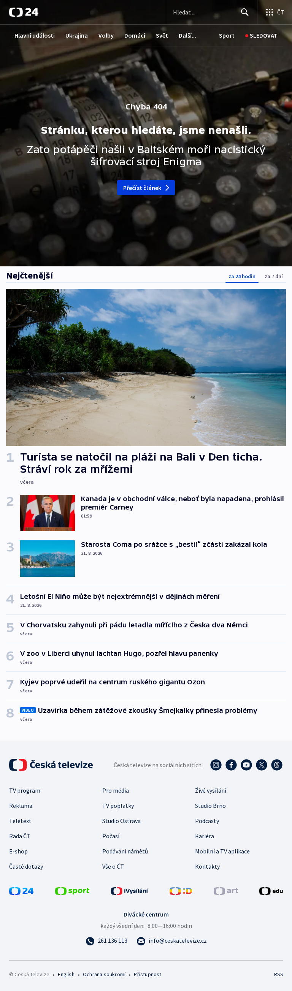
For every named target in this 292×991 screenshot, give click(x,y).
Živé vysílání (210, 790)
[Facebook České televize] (231, 765)
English (66, 974)
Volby (106, 35)
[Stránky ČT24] (21, 890)
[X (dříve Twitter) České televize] (262, 765)
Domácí (134, 35)
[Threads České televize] (277, 765)
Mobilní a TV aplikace (222, 851)
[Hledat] (245, 12)
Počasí (110, 836)
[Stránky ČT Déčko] (181, 890)
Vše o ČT (113, 866)
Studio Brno (210, 805)
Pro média (115, 790)
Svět (162, 35)
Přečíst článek (142, 188)
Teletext (20, 821)
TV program (24, 790)
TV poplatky (118, 805)
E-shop (18, 851)
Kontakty (207, 866)
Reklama (20, 805)
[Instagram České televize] (216, 765)
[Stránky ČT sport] (72, 890)
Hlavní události (34, 35)
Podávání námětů (125, 851)
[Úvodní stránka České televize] (51, 765)
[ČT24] (23, 12)
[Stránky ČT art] (226, 890)
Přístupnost (147, 974)
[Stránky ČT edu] (271, 890)
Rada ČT (19, 836)
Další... (187, 35)
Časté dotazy (26, 866)
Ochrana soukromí (104, 974)
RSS (278, 974)
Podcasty (207, 821)
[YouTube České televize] (246, 765)
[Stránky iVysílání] (129, 890)
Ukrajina (76, 35)
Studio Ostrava (121, 821)
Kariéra (204, 836)
